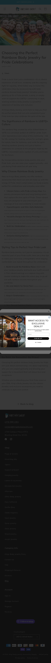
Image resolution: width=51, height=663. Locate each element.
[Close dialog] (49, 317)
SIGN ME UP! (38, 338)
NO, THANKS (38, 342)
